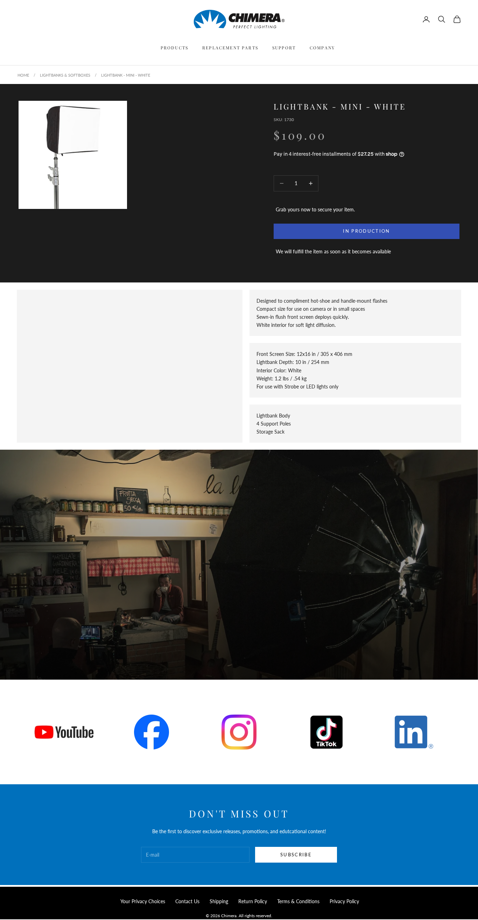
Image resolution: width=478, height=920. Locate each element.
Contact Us (187, 901)
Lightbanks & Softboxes (65, 75)
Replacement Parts (230, 47)
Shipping (219, 901)
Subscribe (296, 854)
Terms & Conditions (298, 901)
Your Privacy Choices (142, 901)
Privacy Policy (344, 901)
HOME (23, 75)
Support (284, 47)
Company (322, 47)
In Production (366, 231)
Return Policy (252, 901)
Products (174, 47)
